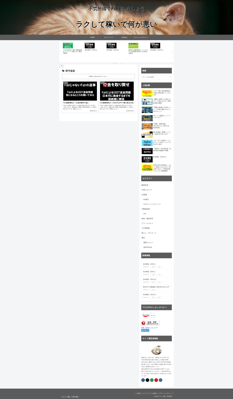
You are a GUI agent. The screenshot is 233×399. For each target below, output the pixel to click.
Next (172, 52)
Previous (61, 52)
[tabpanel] (72, 51)
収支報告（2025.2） (149, 264)
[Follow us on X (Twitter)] (147, 380)
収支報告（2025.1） (149, 271)
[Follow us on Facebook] (143, 380)
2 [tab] (115, 63)
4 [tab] (121, 63)
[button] (170, 77)
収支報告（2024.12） (150, 279)
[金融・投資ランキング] (150, 324)
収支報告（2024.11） (150, 294)
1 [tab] (112, 63)
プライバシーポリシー (165, 393)
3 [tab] (118, 63)
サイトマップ (146, 393)
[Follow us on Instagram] (160, 380)
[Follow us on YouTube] (156, 380)
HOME (139, 393)
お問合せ (154, 393)
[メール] (152, 380)
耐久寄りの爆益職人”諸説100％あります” (156, 287)
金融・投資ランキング (148, 327)
